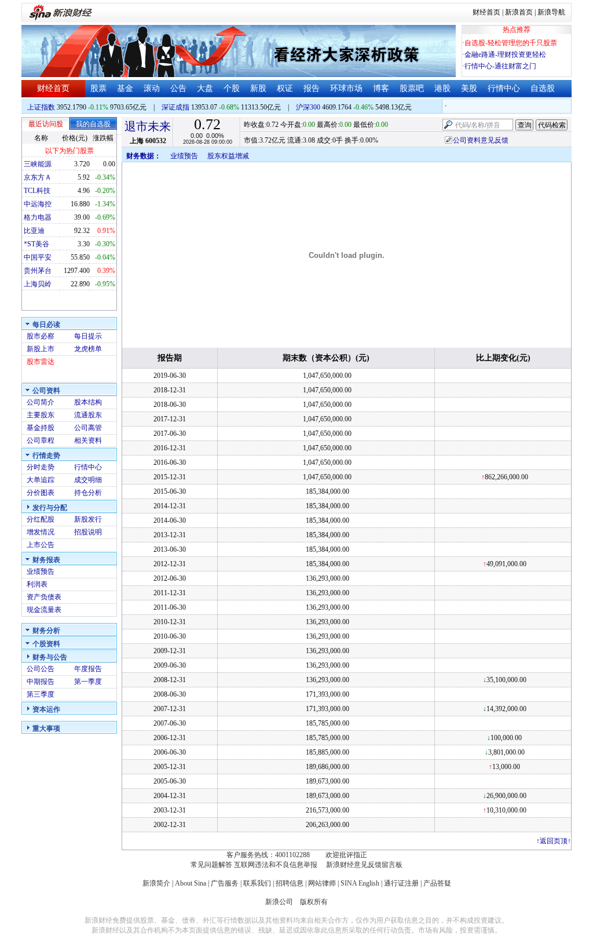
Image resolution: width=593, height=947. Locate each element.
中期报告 (40, 682)
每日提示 (88, 336)
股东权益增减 (228, 156)
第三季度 (40, 694)
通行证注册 (401, 883)
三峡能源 (38, 164)
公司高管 (88, 428)
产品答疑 (437, 883)
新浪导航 (551, 12)
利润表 (37, 584)
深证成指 (175, 107)
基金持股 (40, 428)
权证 (285, 88)
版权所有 (314, 902)
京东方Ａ (38, 177)
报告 (311, 88)
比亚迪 (34, 231)
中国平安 (38, 257)
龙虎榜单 (88, 349)
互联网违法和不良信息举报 (275, 865)
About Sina (190, 883)
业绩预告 (40, 571)
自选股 (542, 88)
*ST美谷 (36, 244)
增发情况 (40, 532)
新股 (258, 88)
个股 (232, 88)
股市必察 (40, 336)
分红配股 (40, 519)
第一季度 (88, 682)
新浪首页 (519, 12)
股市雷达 (40, 362)
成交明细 (88, 480)
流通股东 (88, 415)
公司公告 (40, 669)
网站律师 (322, 883)
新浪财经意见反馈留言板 (364, 865)
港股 (442, 88)
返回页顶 (554, 841)
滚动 (152, 88)
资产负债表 (44, 597)
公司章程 (40, 440)
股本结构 (88, 402)
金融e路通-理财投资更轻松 (505, 54)
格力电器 (38, 217)
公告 (178, 88)
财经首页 (486, 12)
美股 (469, 88)
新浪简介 (156, 883)
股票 (98, 88)
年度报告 (88, 669)
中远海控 (38, 204)
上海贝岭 (38, 284)
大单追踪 (40, 480)
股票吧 (412, 88)
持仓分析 (88, 493)
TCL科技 (37, 191)
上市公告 (40, 545)
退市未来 (148, 126)
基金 (125, 88)
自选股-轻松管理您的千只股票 (510, 43)
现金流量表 (44, 610)
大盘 (205, 88)
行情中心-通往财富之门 (500, 66)
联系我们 (257, 883)
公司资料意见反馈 (480, 140)
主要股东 (40, 415)
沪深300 (308, 107)
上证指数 (41, 107)
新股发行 (88, 519)
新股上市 (40, 349)
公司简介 (40, 402)
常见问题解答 (211, 865)
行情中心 (504, 88)
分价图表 (40, 493)
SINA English (360, 883)
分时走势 (40, 467)
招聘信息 (289, 883)
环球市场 (346, 88)
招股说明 (88, 532)
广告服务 (225, 883)
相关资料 (88, 440)
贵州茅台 (38, 271)
